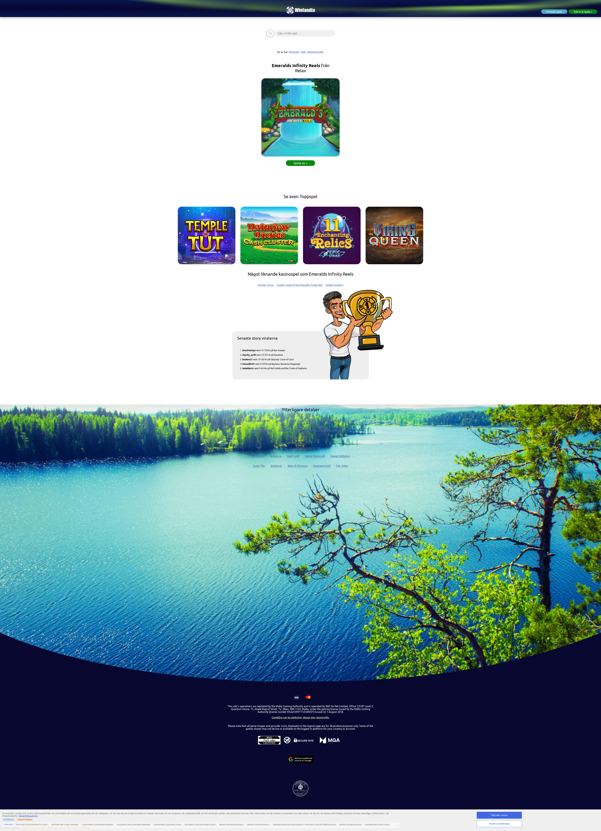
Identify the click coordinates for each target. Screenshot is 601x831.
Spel (303, 52)
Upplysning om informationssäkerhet (326, 430)
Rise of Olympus (298, 465)
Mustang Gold (321, 465)
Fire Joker (342, 465)
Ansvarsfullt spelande (314, 420)
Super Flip (259, 465)
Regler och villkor (262, 430)
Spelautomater (315, 52)
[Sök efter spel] (270, 33)
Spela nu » (300, 163)
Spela (582, 11)
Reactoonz (258, 456)
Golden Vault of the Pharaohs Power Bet (299, 285)
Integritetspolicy (288, 430)
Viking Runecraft (315, 456)
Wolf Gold (293, 456)
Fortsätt (554, 11)
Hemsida (294, 52)
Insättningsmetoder (258, 420)
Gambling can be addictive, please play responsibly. (300, 717)
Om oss (291, 420)
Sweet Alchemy (340, 456)
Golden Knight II (334, 285)
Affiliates (338, 420)
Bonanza (275, 456)
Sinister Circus (266, 285)
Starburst (276, 465)
